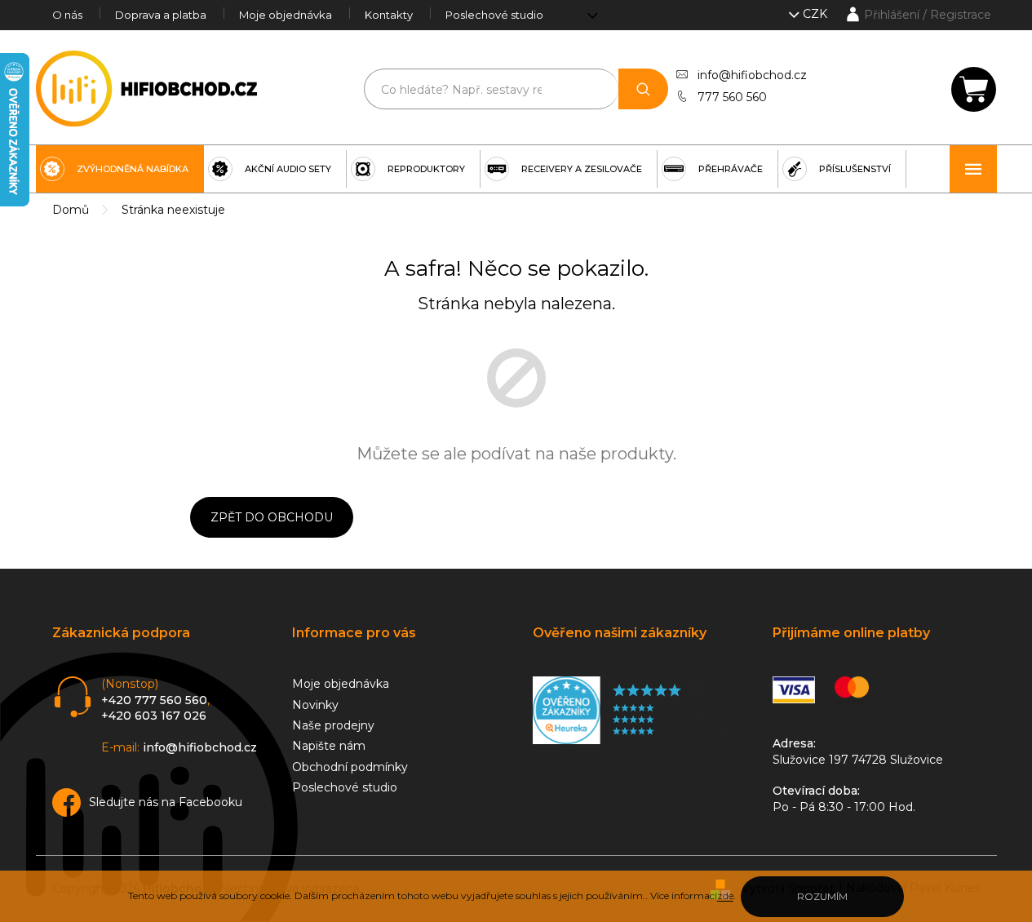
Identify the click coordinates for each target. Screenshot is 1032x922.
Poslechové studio (494, 14)
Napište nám (328, 745)
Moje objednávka (285, 14)
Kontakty (389, 14)
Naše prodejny (333, 725)
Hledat (643, 89)
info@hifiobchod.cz (752, 75)
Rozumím (822, 896)
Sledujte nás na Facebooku (165, 802)
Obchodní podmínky (350, 767)
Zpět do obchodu (271, 517)
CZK (816, 14)
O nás (67, 14)
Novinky (315, 705)
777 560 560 (732, 97)
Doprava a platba (160, 14)
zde (725, 895)
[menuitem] (120, 169)
